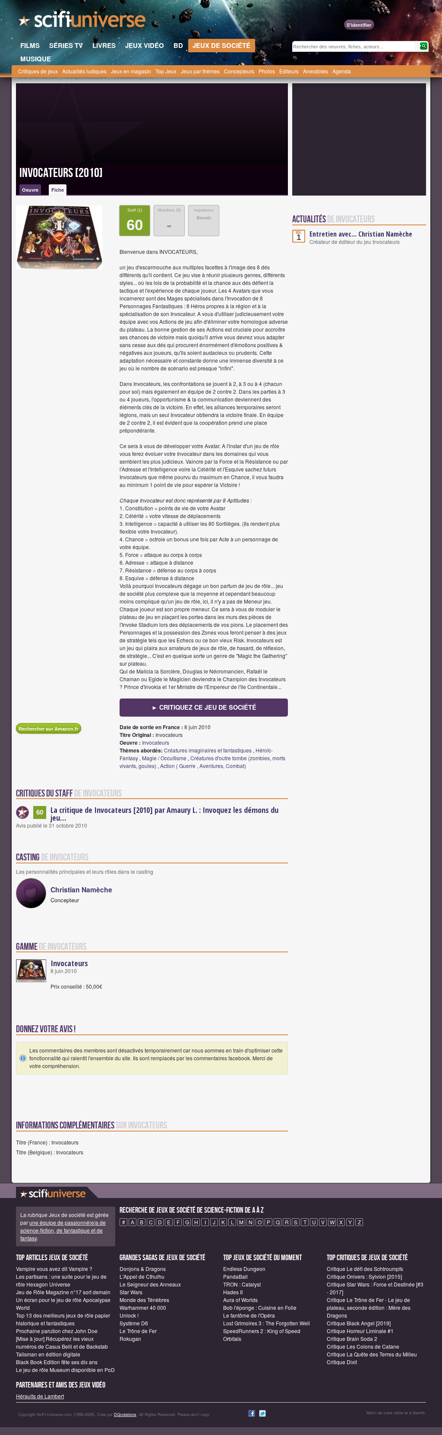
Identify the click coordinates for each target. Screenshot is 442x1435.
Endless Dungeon (244, 1268)
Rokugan (130, 1338)
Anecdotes (315, 71)
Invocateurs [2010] (61, 173)
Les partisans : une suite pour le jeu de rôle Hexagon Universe (61, 1280)
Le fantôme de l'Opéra (249, 1315)
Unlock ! (129, 1315)
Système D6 (134, 1323)
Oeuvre (30, 189)
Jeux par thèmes (200, 71)
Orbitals (232, 1338)
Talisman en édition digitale (48, 1354)
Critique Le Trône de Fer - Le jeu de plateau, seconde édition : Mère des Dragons (368, 1307)
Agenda (341, 71)
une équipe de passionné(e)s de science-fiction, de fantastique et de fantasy (63, 1230)
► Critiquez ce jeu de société (204, 707)
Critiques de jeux (38, 71)
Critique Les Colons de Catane (363, 1346)
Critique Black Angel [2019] (359, 1323)
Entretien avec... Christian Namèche (360, 234)
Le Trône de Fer (138, 1330)
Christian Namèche (81, 890)
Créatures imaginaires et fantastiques (208, 750)
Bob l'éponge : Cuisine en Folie (260, 1307)
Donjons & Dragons (143, 1268)
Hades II (233, 1292)
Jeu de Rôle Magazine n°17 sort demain (63, 1292)
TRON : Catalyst (242, 1284)
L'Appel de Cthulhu (142, 1276)
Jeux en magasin (131, 71)
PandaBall (235, 1276)
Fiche (57, 189)
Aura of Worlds (240, 1299)
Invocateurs (155, 742)
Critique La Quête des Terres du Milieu (372, 1354)
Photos (267, 71)
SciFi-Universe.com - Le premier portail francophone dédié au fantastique (83, 21)
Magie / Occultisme (164, 758)
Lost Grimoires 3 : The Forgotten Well (266, 1323)
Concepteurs (239, 71)
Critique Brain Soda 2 (352, 1338)
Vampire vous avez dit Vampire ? (54, 1268)
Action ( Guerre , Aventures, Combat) (203, 765)
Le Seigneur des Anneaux (150, 1284)
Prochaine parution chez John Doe (57, 1330)
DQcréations (125, 1414)
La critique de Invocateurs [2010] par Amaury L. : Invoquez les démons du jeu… (164, 814)
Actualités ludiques (84, 71)
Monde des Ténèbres (144, 1299)
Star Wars (131, 1292)
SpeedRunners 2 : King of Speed (261, 1330)
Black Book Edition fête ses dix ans (57, 1361)
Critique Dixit (342, 1361)
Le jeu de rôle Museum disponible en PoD (65, 1369)
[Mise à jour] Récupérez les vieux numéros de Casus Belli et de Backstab (62, 1342)
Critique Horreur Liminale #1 (360, 1330)
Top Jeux (166, 71)
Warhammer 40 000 (143, 1307)
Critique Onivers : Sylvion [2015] (364, 1276)
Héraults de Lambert (40, 1396)
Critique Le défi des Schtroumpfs (365, 1268)
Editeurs (289, 71)
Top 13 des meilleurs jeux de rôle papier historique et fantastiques (63, 1319)
